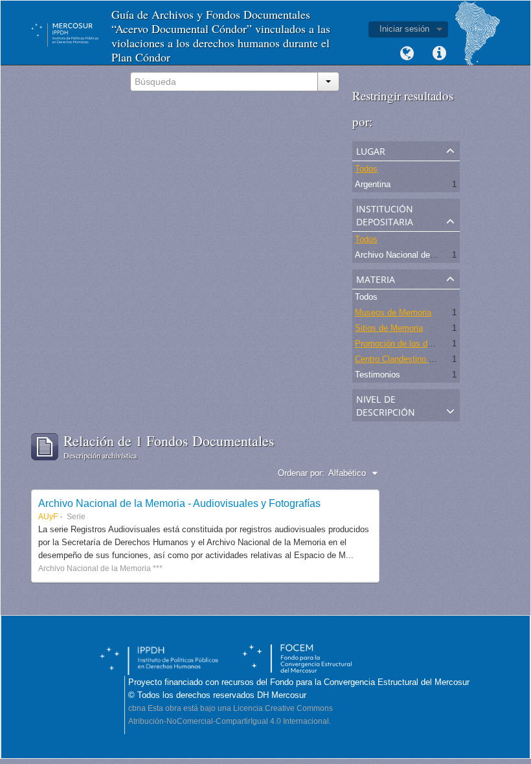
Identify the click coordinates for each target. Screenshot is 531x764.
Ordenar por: (301, 473)
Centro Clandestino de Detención (416, 359)
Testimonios (377, 374)
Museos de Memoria (393, 312)
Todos (366, 169)
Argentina (372, 184)
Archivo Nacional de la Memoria (414, 255)
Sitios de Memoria (389, 328)
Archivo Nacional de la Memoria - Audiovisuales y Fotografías (179, 503)
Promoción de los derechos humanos (424, 343)
